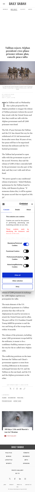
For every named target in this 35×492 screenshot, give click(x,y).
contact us (28, 484)
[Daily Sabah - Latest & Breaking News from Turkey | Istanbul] (17, 4)
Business (26, 456)
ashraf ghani (17, 401)
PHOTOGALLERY (11, 436)
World (5, 9)
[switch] (26, 251)
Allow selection (17, 281)
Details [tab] (17, 209)
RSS (17, 486)
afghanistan (11, 397)
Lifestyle (8, 460)
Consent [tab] (6, 209)
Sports (9, 463)
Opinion (26, 463)
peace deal (20, 397)
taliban (4, 397)
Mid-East (14, 9)
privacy (11, 484)
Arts (26, 460)
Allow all (17, 275)
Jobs (5, 484)
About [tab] (29, 209)
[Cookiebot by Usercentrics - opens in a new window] (20, 204)
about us (19, 484)
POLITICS (8, 453)
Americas (31, 9)
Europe (22, 9)
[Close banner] (32, 204)
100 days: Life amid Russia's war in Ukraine (16, 431)
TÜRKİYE (26, 453)
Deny (17, 286)
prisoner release (7, 401)
